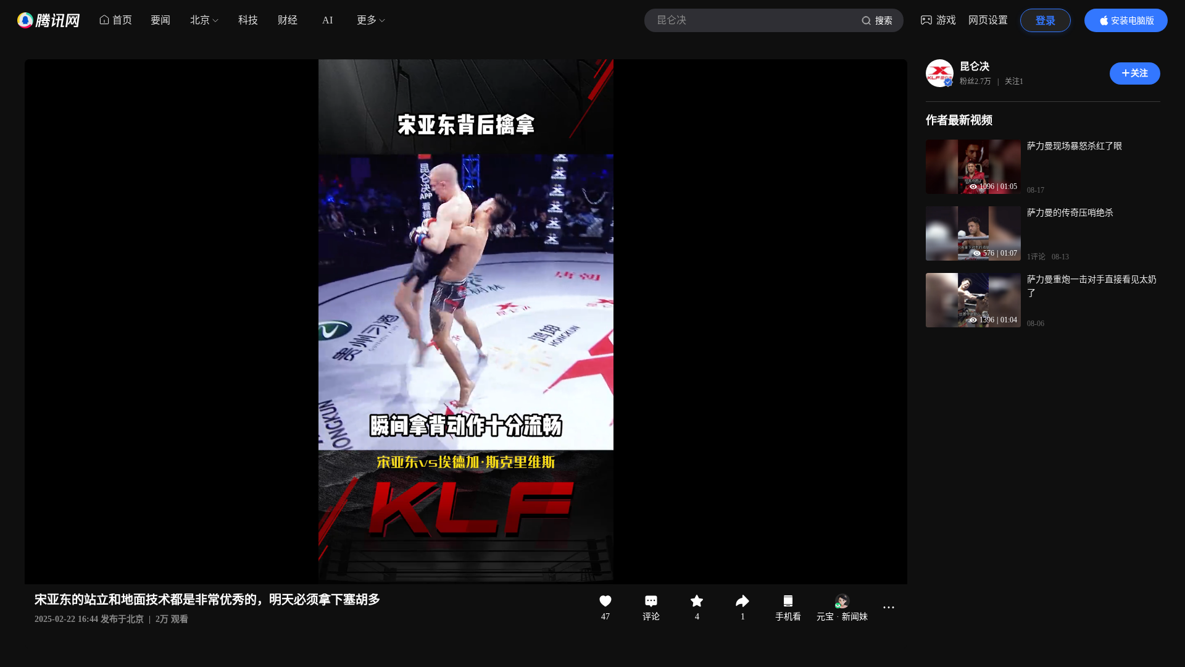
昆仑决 (974, 66)
